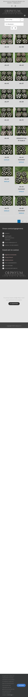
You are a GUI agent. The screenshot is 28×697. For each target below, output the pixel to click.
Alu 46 (7, 138)
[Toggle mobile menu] (25, 15)
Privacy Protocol (9, 257)
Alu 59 (21, 101)
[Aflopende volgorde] (22, 19)
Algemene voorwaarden (10, 254)
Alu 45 (7, 83)
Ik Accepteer (14, 303)
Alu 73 (7, 208)
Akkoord (21, 685)
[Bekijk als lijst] (15, 28)
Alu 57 (21, 83)
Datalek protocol (9, 260)
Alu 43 (7, 47)
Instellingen (10, 694)
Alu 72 (21, 120)
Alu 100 (21, 47)
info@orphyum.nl (17, 2)
